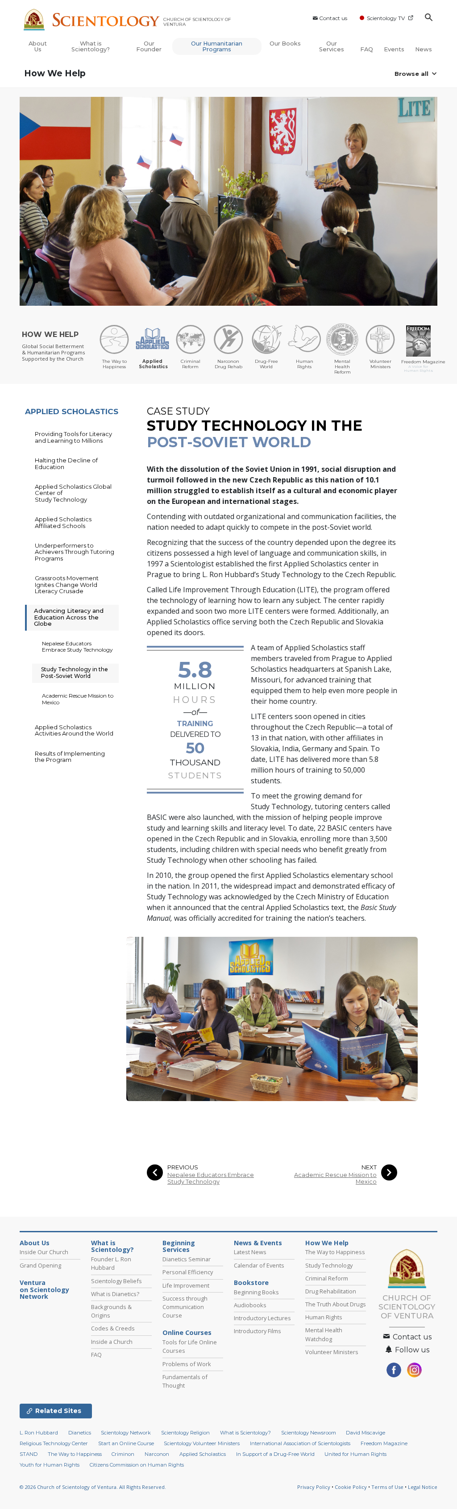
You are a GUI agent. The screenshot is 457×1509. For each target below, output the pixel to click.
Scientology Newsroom (308, 1433)
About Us (38, 46)
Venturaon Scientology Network (44, 1290)
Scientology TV (386, 18)
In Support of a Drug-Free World (275, 1454)
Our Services (331, 46)
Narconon (157, 1454)
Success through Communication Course (185, 1306)
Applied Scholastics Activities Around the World (74, 730)
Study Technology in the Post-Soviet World (74, 672)
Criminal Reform (326, 1278)
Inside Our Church (44, 1252)
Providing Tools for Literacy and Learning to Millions (73, 437)
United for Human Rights (355, 1454)
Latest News (250, 1252)
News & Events (258, 1243)
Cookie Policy (351, 1487)
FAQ (366, 49)
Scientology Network (126, 1433)
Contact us (333, 18)
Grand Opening (40, 1265)
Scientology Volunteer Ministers (202, 1443)
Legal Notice (422, 1487)
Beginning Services (178, 1246)
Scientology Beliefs (116, 1281)
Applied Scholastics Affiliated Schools (63, 522)
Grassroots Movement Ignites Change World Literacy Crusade (67, 584)
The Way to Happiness (335, 1252)
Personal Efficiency (187, 1272)
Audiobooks (250, 1305)
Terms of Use (387, 1487)
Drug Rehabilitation (330, 1291)
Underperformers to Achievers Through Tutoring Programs (74, 552)
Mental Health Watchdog (323, 1334)
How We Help (55, 73)
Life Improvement (185, 1285)
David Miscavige (365, 1433)
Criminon (123, 1454)
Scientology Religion (185, 1433)
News (423, 49)
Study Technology (329, 1265)
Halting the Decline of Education (66, 463)
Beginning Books (256, 1292)
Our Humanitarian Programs (216, 46)
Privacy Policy (313, 1487)
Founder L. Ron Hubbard (111, 1263)
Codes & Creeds (113, 1328)
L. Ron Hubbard (39, 1433)
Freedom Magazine (384, 1443)
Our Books (285, 43)
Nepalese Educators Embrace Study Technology (210, 1178)
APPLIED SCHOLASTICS (71, 411)
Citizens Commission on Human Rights (137, 1465)
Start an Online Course (126, 1443)
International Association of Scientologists (300, 1443)
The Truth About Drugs (335, 1304)
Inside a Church (112, 1342)
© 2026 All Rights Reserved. (93, 1487)
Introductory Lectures (262, 1318)
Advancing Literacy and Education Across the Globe (69, 617)
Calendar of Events (259, 1265)
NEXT (369, 1167)
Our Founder (149, 46)
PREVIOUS (182, 1167)
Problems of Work (186, 1364)
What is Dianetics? (115, 1294)
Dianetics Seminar (186, 1259)
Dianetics (79, 1433)
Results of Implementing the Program (70, 756)
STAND (28, 1454)
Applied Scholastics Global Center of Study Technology (73, 493)
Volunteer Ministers (331, 1352)
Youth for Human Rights (49, 1465)
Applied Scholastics (202, 1454)
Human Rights (323, 1317)
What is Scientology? (90, 46)
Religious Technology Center (54, 1443)
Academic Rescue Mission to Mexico (335, 1178)
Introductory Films (257, 1331)
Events (394, 49)
